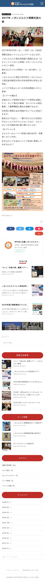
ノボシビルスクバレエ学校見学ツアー (17, 286)
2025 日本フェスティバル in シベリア (26, 402)
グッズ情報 (7, 481)
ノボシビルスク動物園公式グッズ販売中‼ (27, 423)
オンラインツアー (10, 475)
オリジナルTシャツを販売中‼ (23, 443)
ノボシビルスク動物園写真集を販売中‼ (27, 433)
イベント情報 (8, 486)
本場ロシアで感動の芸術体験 (12, 272)
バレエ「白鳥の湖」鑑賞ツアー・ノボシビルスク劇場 (23, 267)
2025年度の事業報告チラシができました (18, 305)
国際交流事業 (6, 14)
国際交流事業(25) (7, 215)
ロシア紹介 (7, 470)
